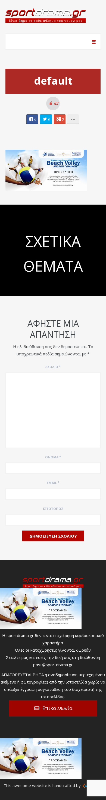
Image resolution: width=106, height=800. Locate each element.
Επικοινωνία (57, 708)
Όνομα (53, 457)
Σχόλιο (53, 367)
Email (53, 483)
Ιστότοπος (53, 508)
